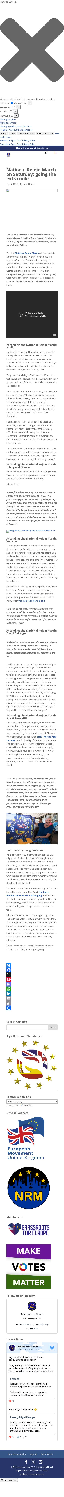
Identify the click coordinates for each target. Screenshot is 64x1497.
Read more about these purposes (16, 129)
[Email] (32, 998)
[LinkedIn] (32, 993)
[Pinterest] (32, 979)
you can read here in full (32, 600)
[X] (32, 974)
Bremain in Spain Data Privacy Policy (17, 140)
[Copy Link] (32, 1003)
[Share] (32, 1008)
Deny (12, 133)
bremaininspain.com (32, 1318)
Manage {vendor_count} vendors (15, 126)
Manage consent (9, 1480)
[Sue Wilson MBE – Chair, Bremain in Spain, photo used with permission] (32, 844)
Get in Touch (47, 1454)
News (31, 184)
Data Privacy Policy (17, 1454)
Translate (28, 1105)
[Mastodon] (32, 984)
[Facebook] (32, 970)
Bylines (23, 184)
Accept (4, 133)
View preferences (26, 133)
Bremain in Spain (32, 1314)
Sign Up (33, 1454)
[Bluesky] (32, 965)
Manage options (8, 119)
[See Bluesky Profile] (52, 1348)
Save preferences (45, 133)
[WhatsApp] (32, 989)
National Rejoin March (27, 253)
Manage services (8, 122)
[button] (32, 50)
